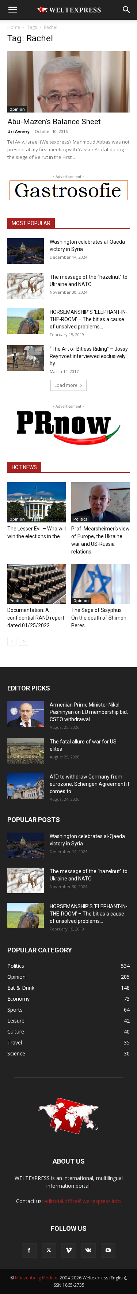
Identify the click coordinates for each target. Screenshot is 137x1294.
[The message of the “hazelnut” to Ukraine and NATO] (25, 286)
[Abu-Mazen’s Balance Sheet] (68, 82)
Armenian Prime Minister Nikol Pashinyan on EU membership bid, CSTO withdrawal (89, 712)
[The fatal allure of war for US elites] (25, 751)
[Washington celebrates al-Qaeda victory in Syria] (25, 251)
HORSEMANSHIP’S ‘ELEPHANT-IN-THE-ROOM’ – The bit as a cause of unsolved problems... (89, 319)
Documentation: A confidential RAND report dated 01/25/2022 (35, 617)
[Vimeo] (68, 1250)
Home (13, 27)
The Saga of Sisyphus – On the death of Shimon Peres (98, 617)
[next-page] (23, 641)
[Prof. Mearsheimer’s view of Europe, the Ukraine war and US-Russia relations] (100, 502)
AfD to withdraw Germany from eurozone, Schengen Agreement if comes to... (90, 784)
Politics (80, 519)
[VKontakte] (88, 1250)
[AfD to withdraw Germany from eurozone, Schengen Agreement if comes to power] (25, 786)
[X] (49, 1250)
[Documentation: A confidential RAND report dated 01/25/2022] (36, 584)
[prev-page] (11, 641)
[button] (12, 10)
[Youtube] (108, 1250)
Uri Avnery (18, 131)
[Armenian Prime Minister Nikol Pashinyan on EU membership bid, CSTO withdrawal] (25, 714)
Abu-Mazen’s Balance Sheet (54, 121)
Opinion (17, 109)
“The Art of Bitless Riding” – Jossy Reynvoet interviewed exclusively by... (89, 356)
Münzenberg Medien (36, 1278)
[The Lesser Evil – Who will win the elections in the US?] (36, 502)
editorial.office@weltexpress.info (82, 1201)
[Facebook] (29, 1250)
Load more (65, 385)
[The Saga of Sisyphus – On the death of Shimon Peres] (100, 584)
